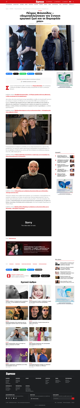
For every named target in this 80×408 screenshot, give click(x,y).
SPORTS (45, 4)
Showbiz (18, 378)
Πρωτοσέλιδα (68, 378)
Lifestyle (47, 378)
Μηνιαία (57, 382)
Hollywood (18, 381)
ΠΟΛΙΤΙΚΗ (36, 4)
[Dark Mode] (70, 1)
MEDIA (26, 4)
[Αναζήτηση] (73, 2)
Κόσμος (7, 382)
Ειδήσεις (8, 378)
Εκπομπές (8, 387)
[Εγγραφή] (73, 398)
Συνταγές (47, 382)
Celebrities (18, 380)
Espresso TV (9, 385)
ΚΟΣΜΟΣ (41, 4)
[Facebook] (6, 398)
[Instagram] (9, 398)
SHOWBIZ (22, 4)
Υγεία (46, 381)
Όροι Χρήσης (28, 390)
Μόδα (46, 383)
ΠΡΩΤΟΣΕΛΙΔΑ (55, 4)
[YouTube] (14, 398)
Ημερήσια (57, 380)
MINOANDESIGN (42, 405)
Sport (27, 378)
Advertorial (18, 387)
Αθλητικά (67, 380)
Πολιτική (7, 381)
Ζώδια (56, 378)
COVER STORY (16, 4)
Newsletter (18, 388)
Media (17, 382)
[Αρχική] (11, 373)
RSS (16, 390)
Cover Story (8, 383)
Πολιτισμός (38, 378)
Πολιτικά (67, 382)
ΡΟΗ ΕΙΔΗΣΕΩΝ (9, 4)
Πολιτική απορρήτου (29, 391)
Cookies (72, 402)
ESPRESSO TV (71, 4)
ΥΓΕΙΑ (60, 4)
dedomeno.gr (12, 238)
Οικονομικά (67, 381)
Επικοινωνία (28, 388)
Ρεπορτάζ (7, 380)
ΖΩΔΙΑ (49, 4)
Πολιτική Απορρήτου (66, 402)
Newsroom (40, 23)
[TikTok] (16, 398)
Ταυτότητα (27, 387)
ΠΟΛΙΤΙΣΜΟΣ (65, 4)
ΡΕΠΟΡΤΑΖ (31, 4)
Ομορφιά (47, 380)
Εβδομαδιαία (58, 381)
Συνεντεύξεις (8, 388)
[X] (11, 398)
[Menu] (7, 2)
